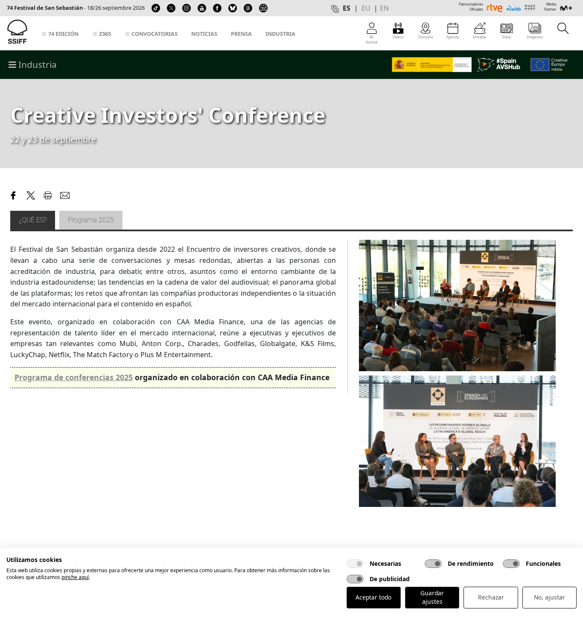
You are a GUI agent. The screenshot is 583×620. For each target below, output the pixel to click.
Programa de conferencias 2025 (74, 377)
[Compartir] (14, 194)
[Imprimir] (48, 194)
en (384, 8)
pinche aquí (75, 577)
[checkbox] (355, 563)
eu (365, 8)
